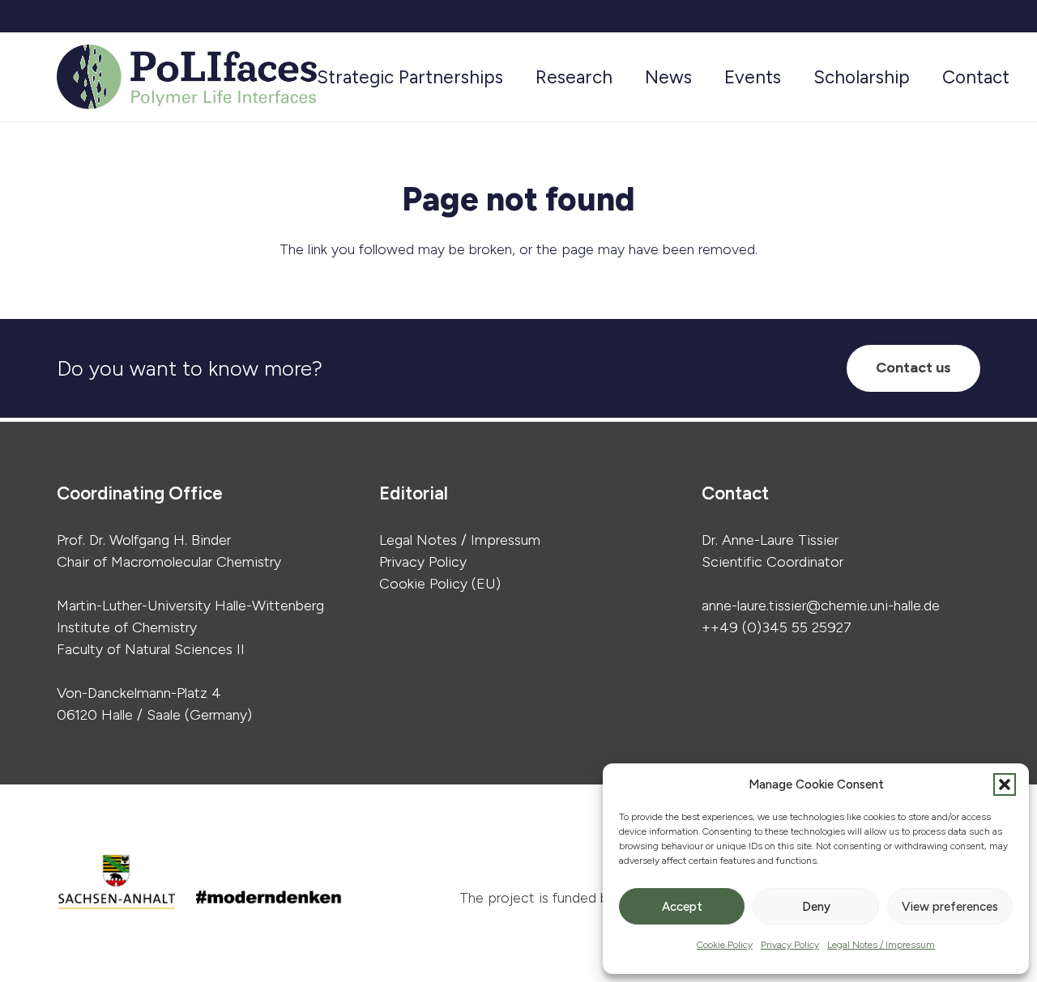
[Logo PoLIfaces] (187, 77)
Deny (816, 906)
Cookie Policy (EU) (440, 584)
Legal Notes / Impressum (881, 944)
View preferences (950, 906)
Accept (682, 906)
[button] (1004, 784)
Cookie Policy (725, 944)
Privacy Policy (790, 944)
